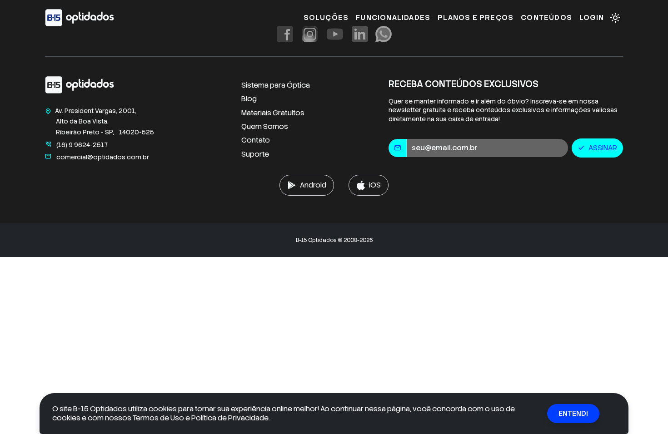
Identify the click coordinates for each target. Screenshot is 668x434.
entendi (573, 413)
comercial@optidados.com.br (97, 157)
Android (313, 185)
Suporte (255, 154)
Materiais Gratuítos (272, 113)
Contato (255, 140)
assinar (597, 148)
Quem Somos (264, 126)
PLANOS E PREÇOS (475, 17)
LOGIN (591, 17)
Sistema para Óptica (275, 85)
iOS (375, 185)
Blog (249, 99)
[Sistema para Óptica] (79, 17)
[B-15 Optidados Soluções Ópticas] (79, 86)
